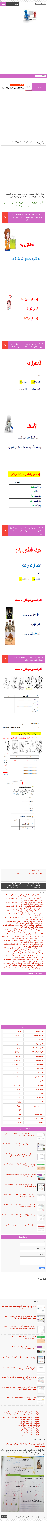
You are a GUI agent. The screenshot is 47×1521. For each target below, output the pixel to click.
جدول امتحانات (17, 1106)
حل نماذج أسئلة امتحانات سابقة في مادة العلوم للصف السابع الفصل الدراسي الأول (20, 1195)
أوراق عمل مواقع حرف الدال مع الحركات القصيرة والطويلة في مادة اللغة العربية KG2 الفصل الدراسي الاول (23, 956)
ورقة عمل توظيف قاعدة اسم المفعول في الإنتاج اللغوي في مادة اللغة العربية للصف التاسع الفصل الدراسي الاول (23, 964)
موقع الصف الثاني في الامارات (30, 1432)
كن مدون (4, 1516)
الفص (19, 1081)
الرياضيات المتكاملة (37, 1052)
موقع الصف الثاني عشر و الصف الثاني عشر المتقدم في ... (21, 1412)
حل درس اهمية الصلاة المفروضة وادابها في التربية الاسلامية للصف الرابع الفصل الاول (26, 217)
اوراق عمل (18, 1102)
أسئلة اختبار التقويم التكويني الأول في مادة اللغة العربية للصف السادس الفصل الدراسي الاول (24, 911)
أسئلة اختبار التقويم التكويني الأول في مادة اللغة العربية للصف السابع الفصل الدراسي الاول (24, 907)
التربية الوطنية (39, 1044)
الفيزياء (19, 1089)
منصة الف (18, 1118)
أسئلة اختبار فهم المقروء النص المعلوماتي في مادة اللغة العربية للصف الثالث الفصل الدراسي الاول (24, 922)
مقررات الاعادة (38, 1118)
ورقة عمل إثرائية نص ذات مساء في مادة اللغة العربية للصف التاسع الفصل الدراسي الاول (23, 945)
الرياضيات (18, 1048)
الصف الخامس (38, 1068)
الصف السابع (39, 1073)
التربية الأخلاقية (38, 1035)
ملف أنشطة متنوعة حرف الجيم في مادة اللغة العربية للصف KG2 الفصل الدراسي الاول (23, 918)
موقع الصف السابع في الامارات (30, 1423)
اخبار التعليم (39, 1031)
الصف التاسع (39, 1056)
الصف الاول (18, 1052)
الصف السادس (17, 1073)
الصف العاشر (39, 1077)
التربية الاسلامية (38, 1039)
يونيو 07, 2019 (36, 870)
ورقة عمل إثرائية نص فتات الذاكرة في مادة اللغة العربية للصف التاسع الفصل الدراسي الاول (24, 933)
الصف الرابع (39, 873)
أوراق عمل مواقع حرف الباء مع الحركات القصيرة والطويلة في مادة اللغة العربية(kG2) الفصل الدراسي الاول (23, 960)
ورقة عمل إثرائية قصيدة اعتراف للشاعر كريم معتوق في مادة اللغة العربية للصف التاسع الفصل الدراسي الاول (22, 937)
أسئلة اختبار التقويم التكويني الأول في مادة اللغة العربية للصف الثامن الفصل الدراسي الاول (24, 903)
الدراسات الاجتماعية (31, 85)
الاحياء (19, 1031)
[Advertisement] (23, 49)
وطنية (41, 1122)
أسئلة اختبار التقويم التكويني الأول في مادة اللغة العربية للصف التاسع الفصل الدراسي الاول (24, 899)
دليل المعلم (18, 1110)
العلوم (41, 1081)
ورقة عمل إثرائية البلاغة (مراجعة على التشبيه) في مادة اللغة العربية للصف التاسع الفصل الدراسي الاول (23, 949)
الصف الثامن (39, 1060)
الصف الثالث (17, 1056)
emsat (19, 1122)
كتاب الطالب (39, 1114)
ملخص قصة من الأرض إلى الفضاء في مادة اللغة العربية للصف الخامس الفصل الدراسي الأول (19, 1144)
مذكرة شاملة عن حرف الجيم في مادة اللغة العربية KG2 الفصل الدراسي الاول (24, 914)
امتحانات (40, 1102)
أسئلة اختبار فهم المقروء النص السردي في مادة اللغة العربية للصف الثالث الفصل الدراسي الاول (23, 926)
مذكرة (19, 1114)
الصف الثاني (17, 1060)
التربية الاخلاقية (17, 1035)
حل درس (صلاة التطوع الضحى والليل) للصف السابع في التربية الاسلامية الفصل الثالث (19, 1134)
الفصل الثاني (39, 1089)
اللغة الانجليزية (39, 1097)
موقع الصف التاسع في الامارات (30, 1419)
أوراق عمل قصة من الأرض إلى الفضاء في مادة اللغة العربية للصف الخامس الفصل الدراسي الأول (20, 1155)
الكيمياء (19, 1093)
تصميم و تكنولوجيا (38, 1106)
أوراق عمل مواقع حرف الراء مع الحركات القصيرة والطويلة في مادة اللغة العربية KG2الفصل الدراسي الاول (23, 952)
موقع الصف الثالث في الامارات (30, 1431)
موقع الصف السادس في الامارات (29, 1425)
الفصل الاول (39, 1085)
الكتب (41, 1093)
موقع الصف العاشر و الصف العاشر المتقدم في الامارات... (21, 1417)
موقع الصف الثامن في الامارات (30, 1421)
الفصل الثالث (30, 873)
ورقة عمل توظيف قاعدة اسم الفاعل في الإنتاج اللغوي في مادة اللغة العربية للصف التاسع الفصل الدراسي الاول (23, 930)
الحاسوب (18, 1044)
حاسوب (40, 1110)
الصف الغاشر (17, 1077)
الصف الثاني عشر (38, 1064)
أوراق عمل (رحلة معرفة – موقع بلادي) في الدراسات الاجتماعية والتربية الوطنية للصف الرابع (26, 530)
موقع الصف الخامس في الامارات (29, 1427)
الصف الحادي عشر (16, 1064)
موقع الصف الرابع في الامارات (30, 1429)
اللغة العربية (21, 873)
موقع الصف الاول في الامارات (30, 1434)
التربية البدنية (17, 1039)
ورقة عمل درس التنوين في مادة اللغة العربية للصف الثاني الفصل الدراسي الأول (23, 968)
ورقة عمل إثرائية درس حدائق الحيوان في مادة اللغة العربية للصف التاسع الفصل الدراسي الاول (23, 941)
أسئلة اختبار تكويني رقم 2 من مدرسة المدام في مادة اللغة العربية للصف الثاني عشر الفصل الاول (23, 895)
